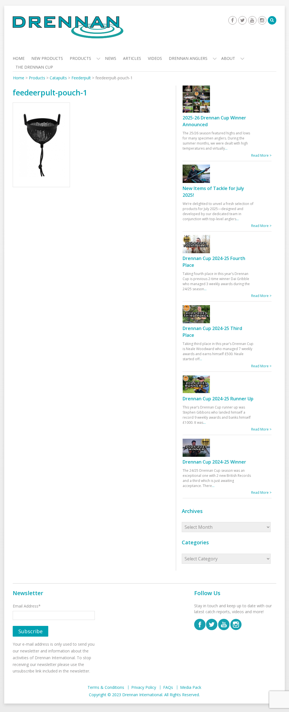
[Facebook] (232, 20)
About (228, 58)
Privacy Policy (143, 687)
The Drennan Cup (34, 67)
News (110, 58)
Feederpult (81, 77)
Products (80, 58)
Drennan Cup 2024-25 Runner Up (218, 399)
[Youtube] (252, 20)
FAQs (168, 687)
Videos (155, 58)
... (226, 148)
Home (19, 58)
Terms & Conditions (105, 687)
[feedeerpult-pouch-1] (41, 145)
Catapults (58, 77)
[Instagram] (262, 20)
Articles (132, 58)
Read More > (261, 155)
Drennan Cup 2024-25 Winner (214, 462)
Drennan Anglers (188, 58)
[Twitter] (242, 20)
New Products (47, 58)
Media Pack (190, 687)
